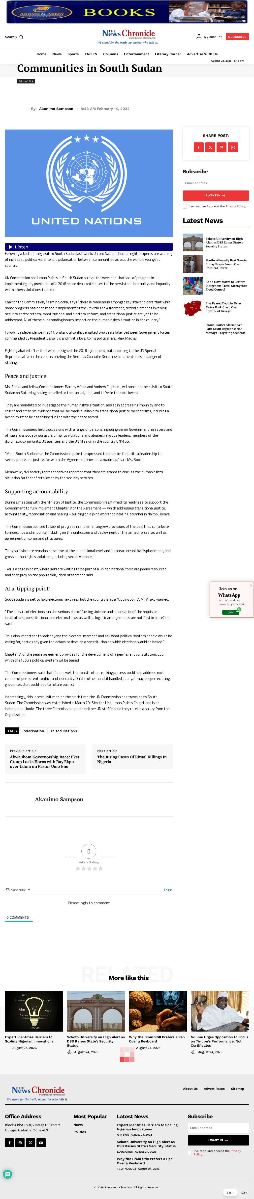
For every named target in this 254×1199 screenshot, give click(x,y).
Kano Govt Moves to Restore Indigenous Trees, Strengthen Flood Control (226, 285)
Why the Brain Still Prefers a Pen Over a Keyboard (157, 1039)
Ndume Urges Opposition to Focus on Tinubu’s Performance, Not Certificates (219, 1041)
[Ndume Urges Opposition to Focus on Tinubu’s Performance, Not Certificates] (220, 1011)
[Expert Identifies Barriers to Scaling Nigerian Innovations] (34, 1011)
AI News (123, 1134)
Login (167, 889)
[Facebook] (199, 147)
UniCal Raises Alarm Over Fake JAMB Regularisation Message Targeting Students (225, 328)
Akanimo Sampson (56, 109)
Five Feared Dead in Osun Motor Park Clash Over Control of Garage (223, 307)
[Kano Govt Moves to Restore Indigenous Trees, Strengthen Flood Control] (193, 285)
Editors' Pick (26, 81)
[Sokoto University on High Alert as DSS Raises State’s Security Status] (193, 242)
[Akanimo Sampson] (17, 799)
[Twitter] (210, 147)
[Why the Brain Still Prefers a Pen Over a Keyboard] (158, 1011)
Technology (126, 1169)
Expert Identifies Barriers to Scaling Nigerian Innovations (29, 1039)
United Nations (63, 731)
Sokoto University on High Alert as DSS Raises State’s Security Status (224, 242)
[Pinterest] (221, 147)
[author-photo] (8, 1047)
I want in (213, 195)
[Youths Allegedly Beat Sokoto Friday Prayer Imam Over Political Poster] (193, 264)
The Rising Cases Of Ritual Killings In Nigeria (132, 759)
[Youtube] (40, 1142)
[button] (15, 37)
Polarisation (33, 731)
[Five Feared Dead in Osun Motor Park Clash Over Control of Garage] (193, 307)
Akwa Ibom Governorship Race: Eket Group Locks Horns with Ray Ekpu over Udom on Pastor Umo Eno (44, 762)
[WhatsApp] (233, 147)
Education (125, 1151)
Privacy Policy (235, 206)
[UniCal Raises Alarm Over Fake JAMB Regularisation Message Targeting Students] (193, 329)
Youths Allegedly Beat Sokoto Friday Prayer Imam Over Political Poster (226, 264)
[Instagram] (19, 1142)
